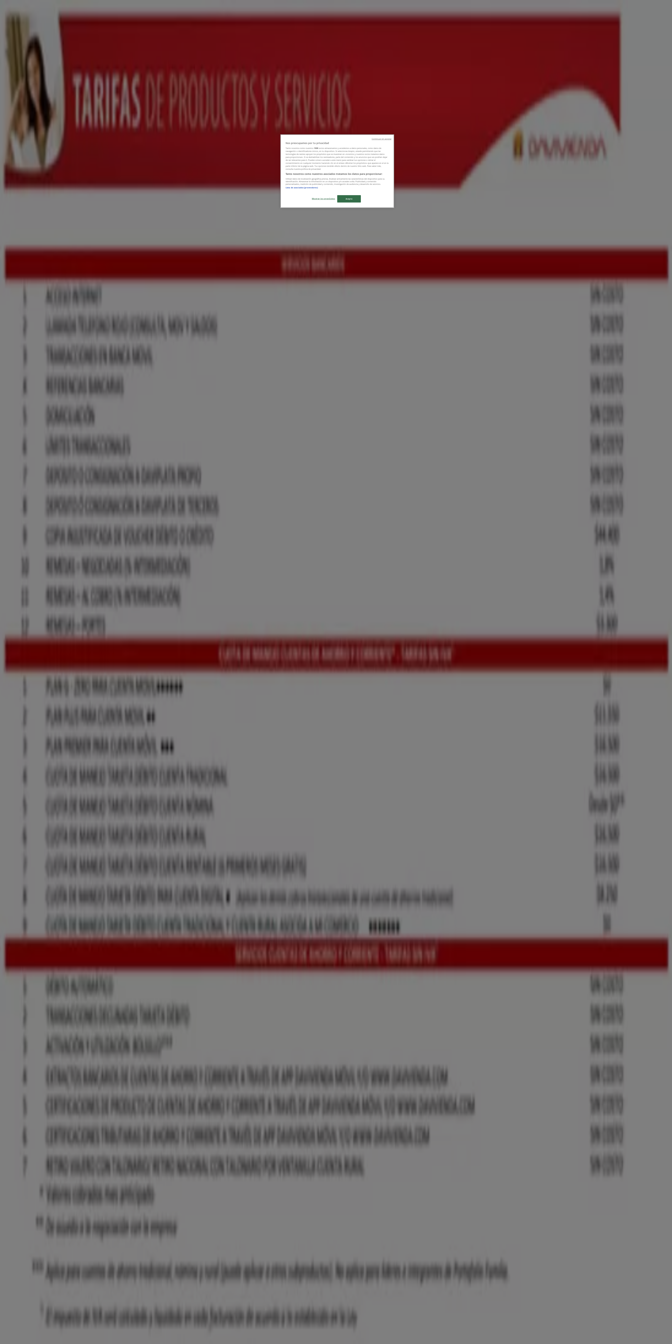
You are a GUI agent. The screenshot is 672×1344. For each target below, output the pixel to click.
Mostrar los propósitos (323, 198)
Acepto (349, 198)
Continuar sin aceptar (381, 139)
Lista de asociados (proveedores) (302, 187)
